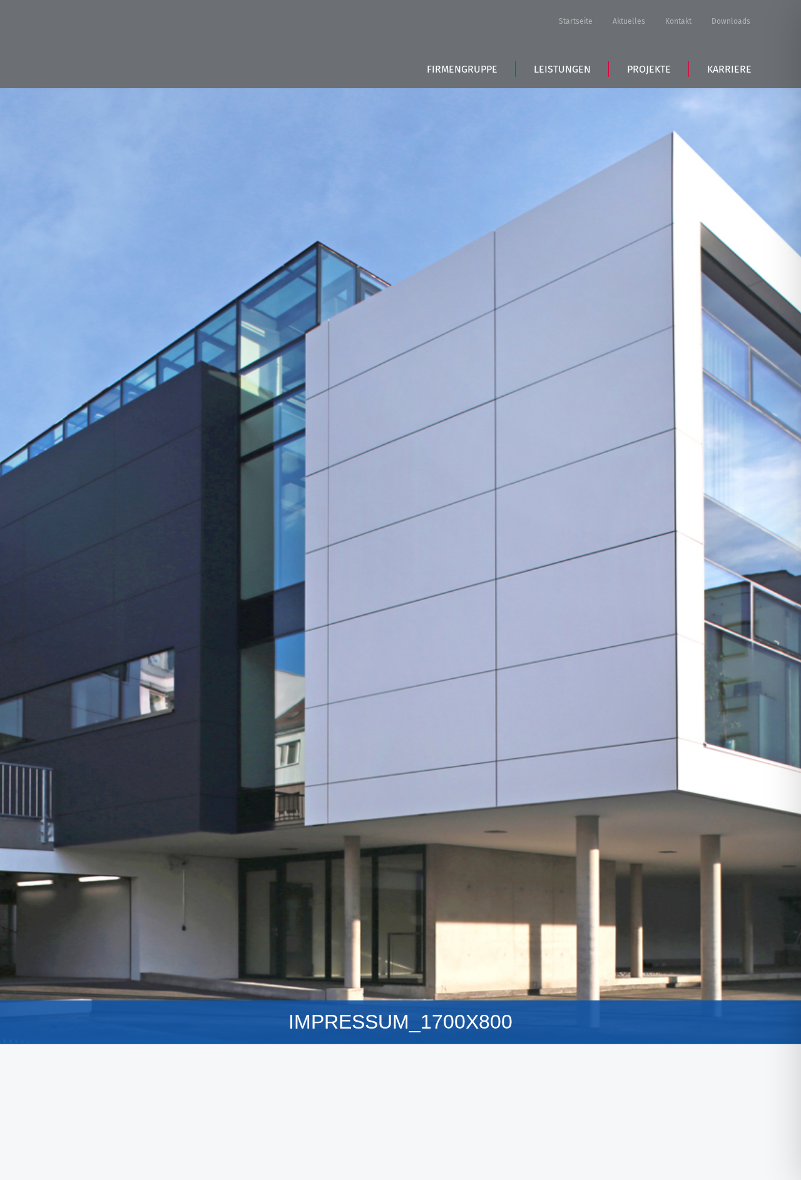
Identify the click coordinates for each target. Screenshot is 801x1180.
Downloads (731, 21)
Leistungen (562, 69)
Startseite (576, 21)
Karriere (729, 69)
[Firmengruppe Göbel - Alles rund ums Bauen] (143, 42)
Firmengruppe (462, 69)
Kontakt (678, 21)
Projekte (649, 69)
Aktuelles (629, 21)
